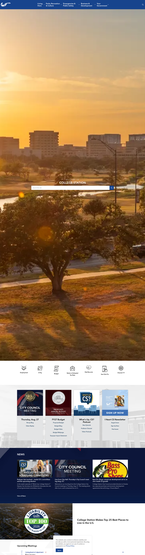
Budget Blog (58, 426)
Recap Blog (30, 422)
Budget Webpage (58, 432)
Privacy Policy (70, 546)
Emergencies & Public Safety (69, 4)
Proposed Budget (58, 422)
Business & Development (86, 4)
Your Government (102, 4)
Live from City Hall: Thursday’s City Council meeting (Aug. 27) (72, 480)
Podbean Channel (86, 428)
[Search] (112, 188)
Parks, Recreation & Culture (53, 4)
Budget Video (58, 429)
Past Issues (115, 429)
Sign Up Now (115, 426)
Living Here (40, 4)
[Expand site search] (143, 5)
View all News (21, 496)
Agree (59, 550)
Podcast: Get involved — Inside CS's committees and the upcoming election (33, 480)
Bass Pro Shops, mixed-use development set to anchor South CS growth (110, 480)
